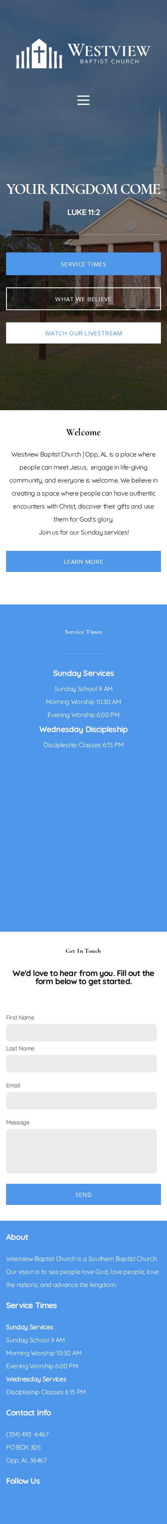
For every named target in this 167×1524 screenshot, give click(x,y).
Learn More (83, 561)
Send (83, 1194)
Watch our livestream (83, 333)
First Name (20, 1017)
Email (13, 1085)
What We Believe (83, 299)
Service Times (83, 264)
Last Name (20, 1048)
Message (18, 1122)
